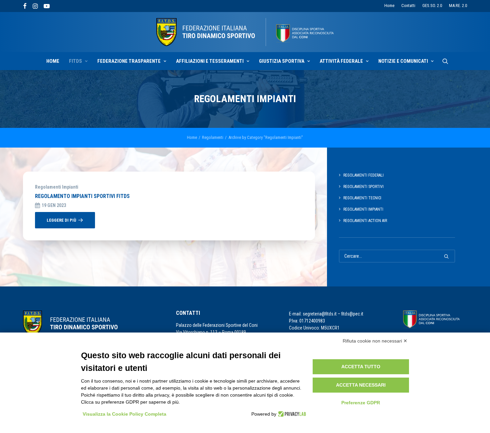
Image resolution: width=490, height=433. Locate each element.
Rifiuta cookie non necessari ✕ (375, 341)
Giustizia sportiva (281, 61)
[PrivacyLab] (291, 414)
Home (389, 5)
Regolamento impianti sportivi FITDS (82, 196)
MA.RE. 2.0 (458, 5)
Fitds (75, 61)
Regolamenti (212, 137)
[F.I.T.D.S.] (245, 32)
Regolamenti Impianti (56, 187)
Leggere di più (61, 220)
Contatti (408, 5)
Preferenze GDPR (360, 402)
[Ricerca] (445, 61)
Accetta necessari (361, 385)
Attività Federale (341, 61)
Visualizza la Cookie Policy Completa (124, 414)
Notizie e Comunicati (403, 61)
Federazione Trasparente (129, 61)
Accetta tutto (360, 366)
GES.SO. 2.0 (432, 5)
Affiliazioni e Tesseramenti (210, 61)
